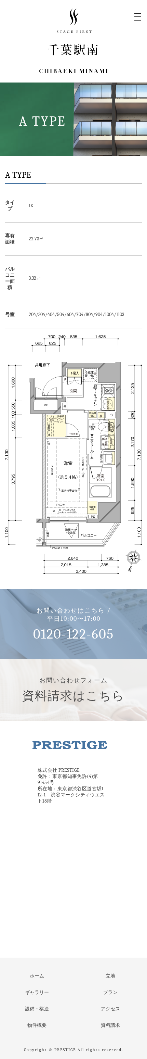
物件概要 (36, 1025)
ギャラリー (37, 992)
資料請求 (110, 1025)
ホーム (37, 976)
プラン (110, 992)
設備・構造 (37, 1009)
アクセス (110, 1009)
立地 (110, 976)
